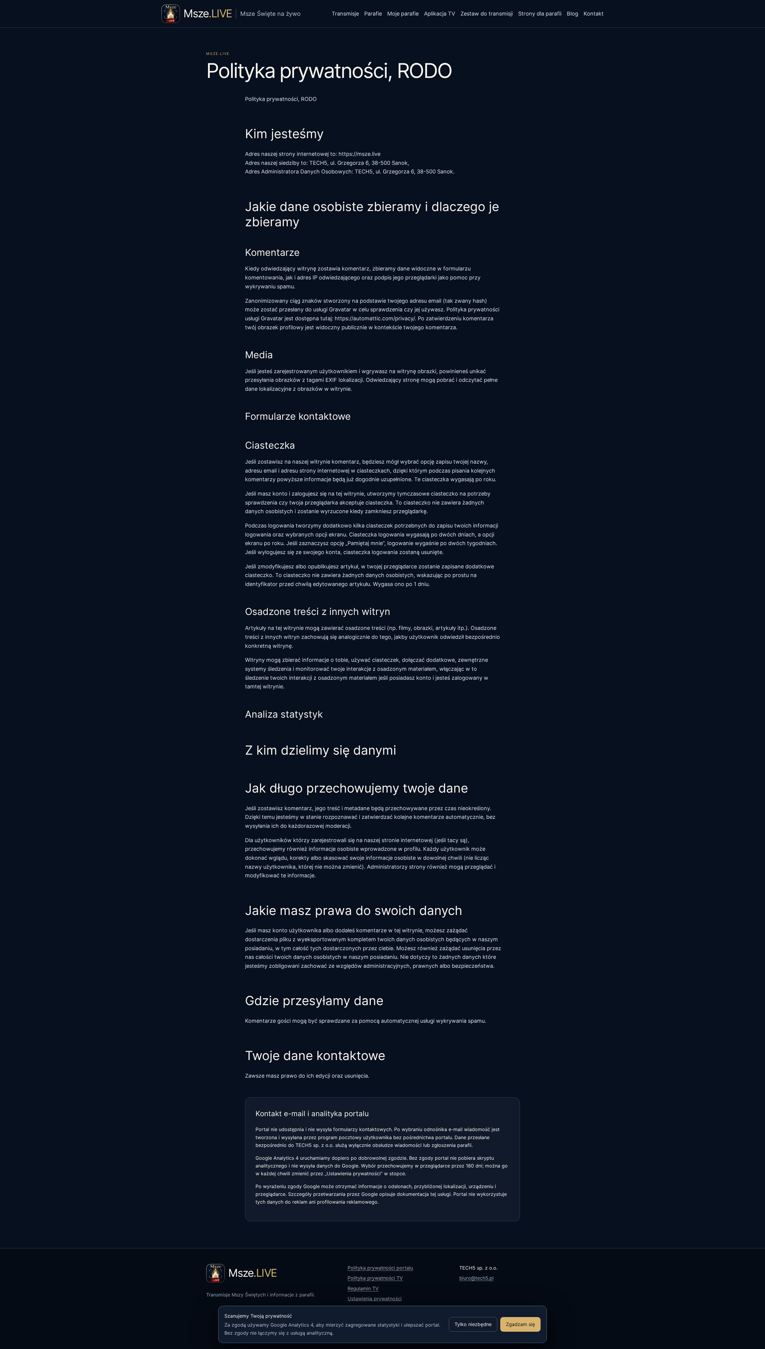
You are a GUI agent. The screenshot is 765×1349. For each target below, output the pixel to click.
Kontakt (594, 13)
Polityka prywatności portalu (380, 1268)
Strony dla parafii (539, 13)
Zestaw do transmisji (486, 13)
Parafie (373, 13)
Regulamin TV (363, 1288)
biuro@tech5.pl (476, 1278)
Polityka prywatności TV (375, 1278)
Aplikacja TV (439, 13)
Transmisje (345, 13)
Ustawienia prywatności (375, 1299)
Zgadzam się (520, 1324)
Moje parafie (403, 13)
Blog (572, 13)
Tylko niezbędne (473, 1324)
